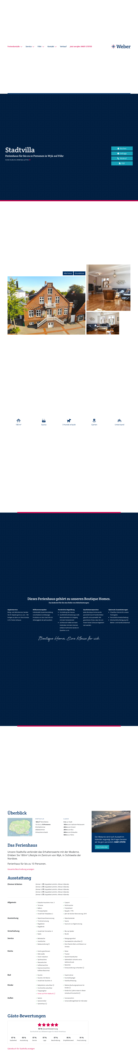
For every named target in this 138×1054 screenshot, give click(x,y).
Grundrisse (79, 273)
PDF (123, 163)
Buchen (123, 148)
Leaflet (22, 835)
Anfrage (123, 153)
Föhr (40, 46)
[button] (28, 832)
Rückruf (123, 158)
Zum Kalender (102, 847)
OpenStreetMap (26, 835)
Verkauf (63, 46)
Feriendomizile (14, 46)
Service (29, 46)
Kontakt (51, 46)
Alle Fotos (68, 273)
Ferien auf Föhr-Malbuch (46, 993)
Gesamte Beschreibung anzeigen (21, 869)
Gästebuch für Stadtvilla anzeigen (21, 1048)
